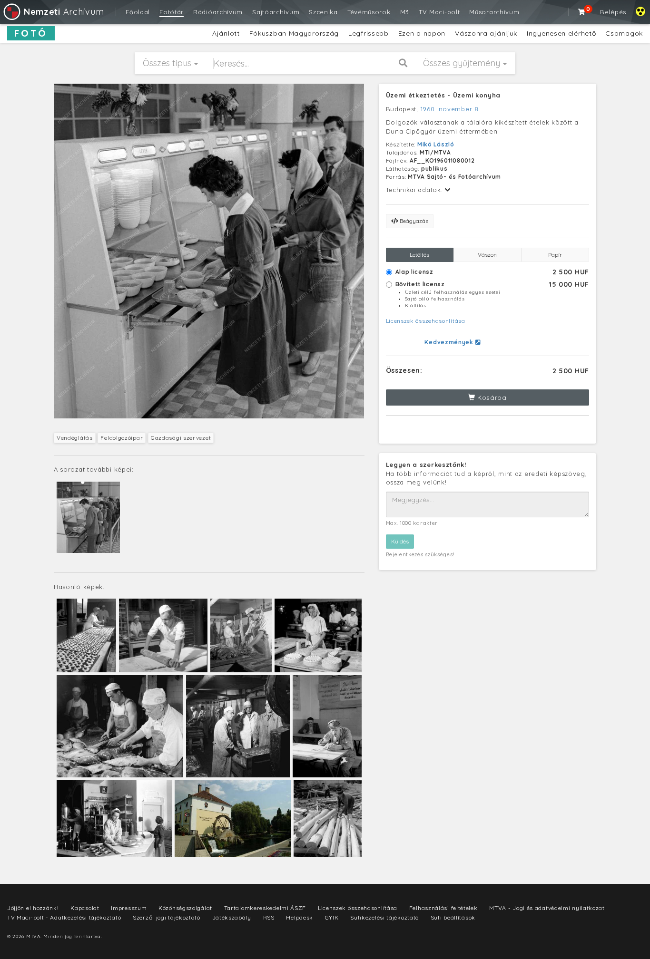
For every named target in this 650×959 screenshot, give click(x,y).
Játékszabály (231, 917)
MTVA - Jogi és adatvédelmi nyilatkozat (547, 907)
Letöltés (419, 254)
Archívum (64, 11)
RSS (269, 917)
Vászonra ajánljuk (486, 33)
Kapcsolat (84, 907)
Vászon (487, 254)
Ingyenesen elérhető (561, 33)
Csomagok (624, 33)
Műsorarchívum (494, 12)
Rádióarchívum (218, 12)
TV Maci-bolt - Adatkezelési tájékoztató (64, 917)
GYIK (332, 917)
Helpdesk (299, 917)
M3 (404, 12)
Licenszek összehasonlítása (425, 320)
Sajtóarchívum (275, 12)
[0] (582, 12)
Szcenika (323, 12)
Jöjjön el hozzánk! (33, 907)
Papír (555, 254)
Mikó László (435, 144)
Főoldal (138, 12)
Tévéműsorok (369, 12)
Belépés (613, 12)
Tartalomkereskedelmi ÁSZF (265, 907)
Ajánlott (226, 33)
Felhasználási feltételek (443, 907)
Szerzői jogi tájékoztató (166, 917)
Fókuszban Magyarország (294, 33)
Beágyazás (413, 220)
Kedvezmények (449, 342)
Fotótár (171, 12)
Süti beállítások (453, 917)
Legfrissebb (368, 33)
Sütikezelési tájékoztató (384, 917)
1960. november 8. (451, 109)
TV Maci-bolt (439, 12)
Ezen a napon (421, 33)
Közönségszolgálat (185, 907)
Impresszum (129, 907)
